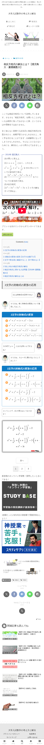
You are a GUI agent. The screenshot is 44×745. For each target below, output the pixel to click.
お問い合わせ (32, 737)
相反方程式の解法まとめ (13, 276)
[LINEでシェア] (30, 105)
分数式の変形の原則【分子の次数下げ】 (19, 257)
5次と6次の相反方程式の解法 (15, 266)
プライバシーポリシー (11, 734)
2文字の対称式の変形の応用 (15, 250)
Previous (2, 40)
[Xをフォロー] (22, 611)
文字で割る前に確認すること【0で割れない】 (22, 260)
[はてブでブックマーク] (22, 105)
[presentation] (12, 163)
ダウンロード (7, 234)
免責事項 (32, 734)
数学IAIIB (7, 580)
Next (42, 40)
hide (26, 242)
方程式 (24, 580)
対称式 (16, 580)
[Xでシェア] (6, 105)
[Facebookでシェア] (14, 105)
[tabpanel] (12, 39)
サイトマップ (11, 737)
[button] (37, 105)
